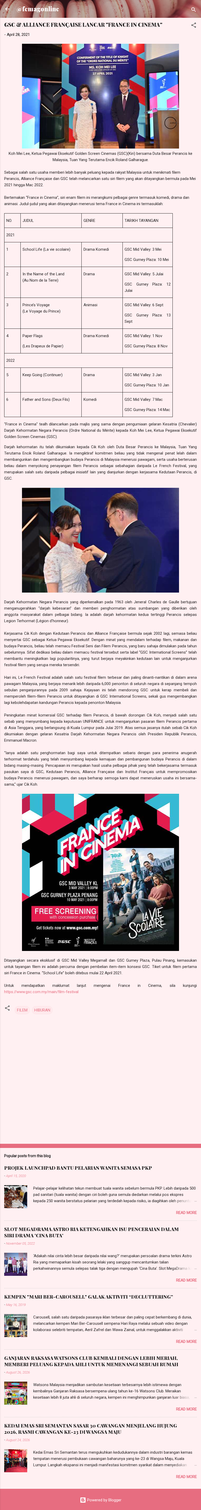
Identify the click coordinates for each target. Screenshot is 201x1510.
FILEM (22, 1010)
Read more (186, 1212)
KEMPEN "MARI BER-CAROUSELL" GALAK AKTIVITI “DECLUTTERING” (88, 1297)
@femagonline (38, 9)
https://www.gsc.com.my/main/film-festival (41, 991)
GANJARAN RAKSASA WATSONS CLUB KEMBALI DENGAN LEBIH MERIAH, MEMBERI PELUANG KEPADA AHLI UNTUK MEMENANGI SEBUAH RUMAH (91, 1361)
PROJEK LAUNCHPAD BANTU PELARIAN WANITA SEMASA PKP (78, 1168)
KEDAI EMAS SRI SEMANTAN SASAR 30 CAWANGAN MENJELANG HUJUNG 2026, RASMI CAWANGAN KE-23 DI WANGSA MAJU (90, 1429)
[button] (194, 26)
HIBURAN (42, 1010)
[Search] (194, 11)
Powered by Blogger (103, 1500)
